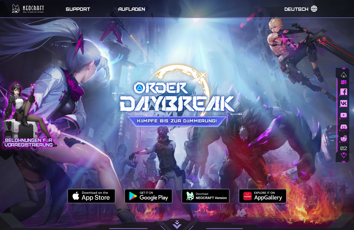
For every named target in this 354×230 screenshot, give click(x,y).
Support (78, 9)
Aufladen (131, 9)
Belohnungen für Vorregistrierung (29, 142)
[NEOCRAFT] (28, 8)
